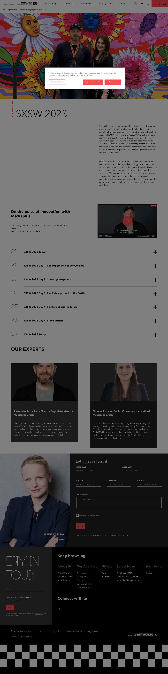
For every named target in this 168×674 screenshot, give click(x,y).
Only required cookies (93, 82)
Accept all (113, 82)
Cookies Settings (57, 82)
